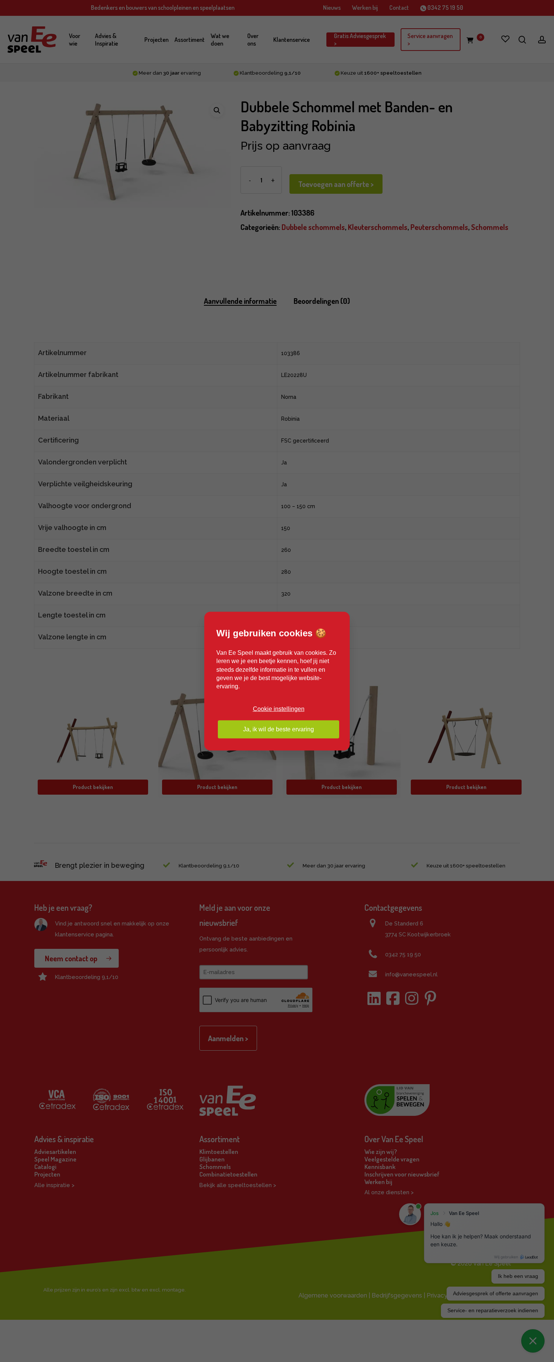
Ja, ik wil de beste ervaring (278, 729)
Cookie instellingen (279, 708)
